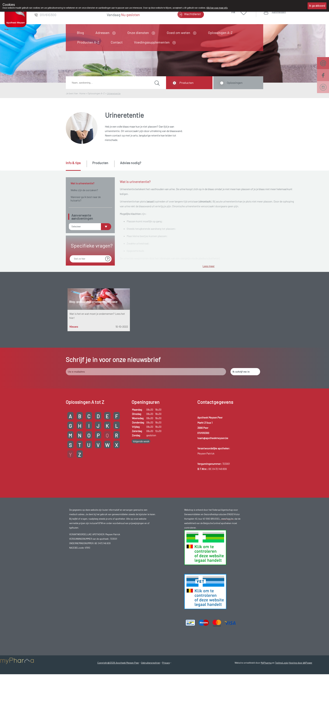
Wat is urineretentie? (82, 183)
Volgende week (141, 441)
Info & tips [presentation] (73, 163)
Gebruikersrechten (150, 662)
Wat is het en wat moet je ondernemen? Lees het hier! (97, 315)
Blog (80, 33)
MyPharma (266, 662)
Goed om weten (178, 33)
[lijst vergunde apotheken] (205, 591)
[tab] (76, 165)
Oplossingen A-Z (220, 33)
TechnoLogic (281, 662)
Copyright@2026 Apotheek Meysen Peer (118, 662)
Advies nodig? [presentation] (130, 163)
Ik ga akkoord (317, 5)
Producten (186, 83)
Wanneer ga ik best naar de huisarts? (86, 198)
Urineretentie (113, 93)
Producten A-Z (88, 42)
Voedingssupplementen (152, 42)
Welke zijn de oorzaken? (84, 190)
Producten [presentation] (100, 163)
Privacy (166, 662)
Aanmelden (279, 12)
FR (233, 12)
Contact (117, 42)
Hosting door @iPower (300, 662)
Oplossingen (234, 83)
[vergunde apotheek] (205, 547)
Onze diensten (138, 33)
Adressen (102, 33)
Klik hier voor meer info (217, 8)
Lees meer (209, 266)
